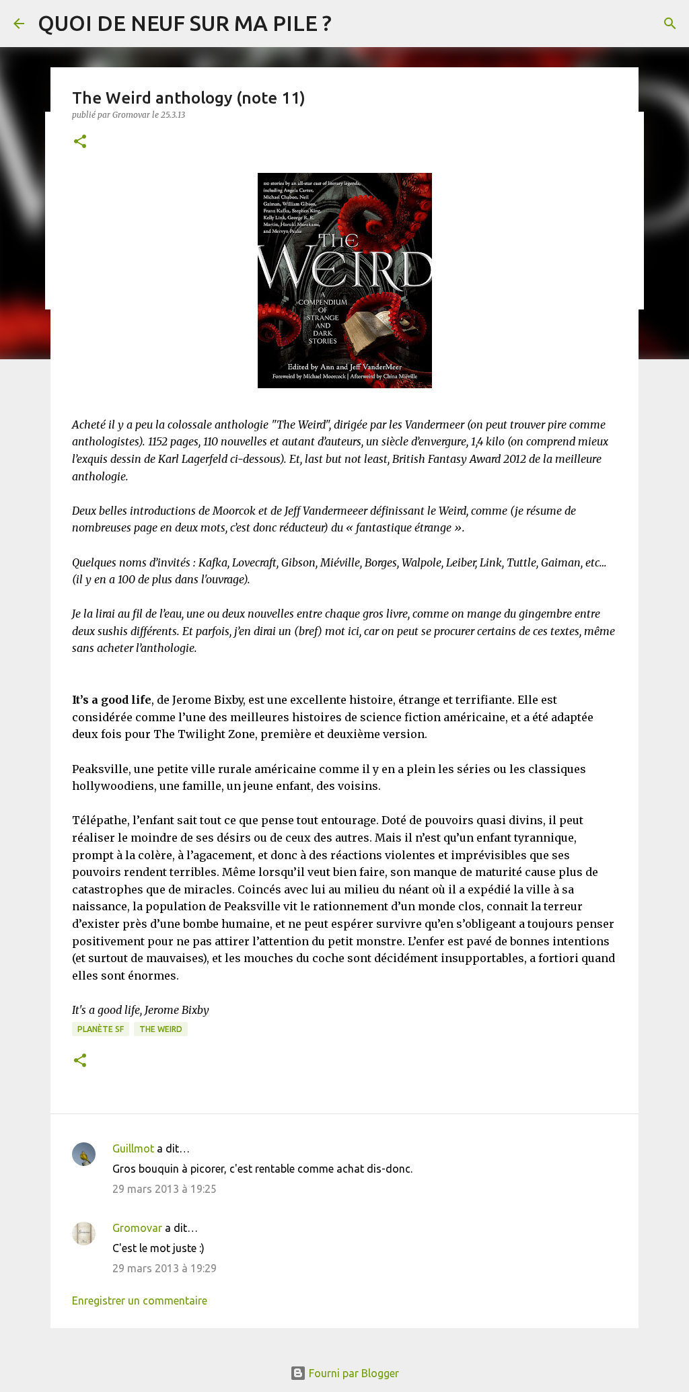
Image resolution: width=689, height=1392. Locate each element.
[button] (80, 142)
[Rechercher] (670, 23)
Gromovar (137, 1228)
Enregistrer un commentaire (139, 1300)
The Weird (160, 1029)
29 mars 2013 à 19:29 (164, 1268)
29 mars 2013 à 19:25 (164, 1189)
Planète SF (100, 1029)
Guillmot (133, 1148)
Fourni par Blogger (352, 1373)
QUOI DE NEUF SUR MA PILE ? (185, 23)
